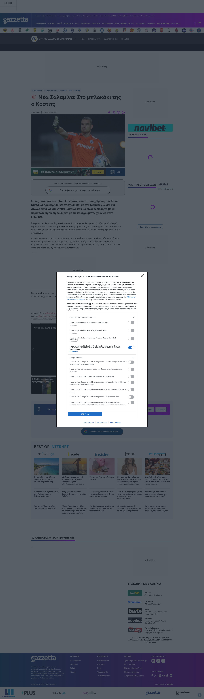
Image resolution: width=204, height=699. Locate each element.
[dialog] (102, 349)
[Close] (143, 276)
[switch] (131, 322)
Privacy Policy (115, 422)
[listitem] (102, 317)
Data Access (102, 422)
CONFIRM (85, 414)
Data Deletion (89, 422)
